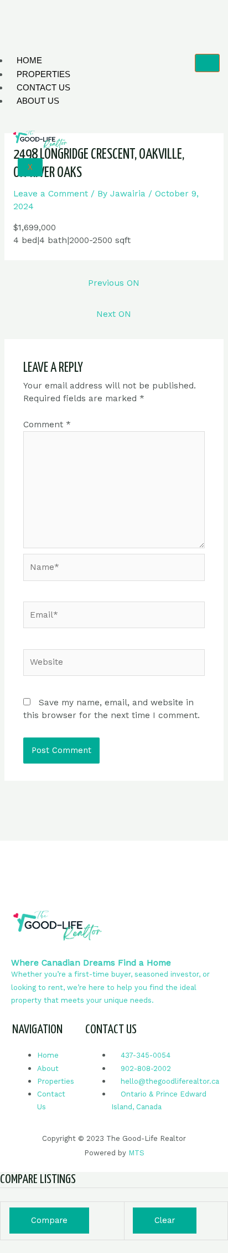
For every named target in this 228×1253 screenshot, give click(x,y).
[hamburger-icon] (207, 63)
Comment (47, 425)
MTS (136, 1153)
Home (29, 60)
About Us (38, 100)
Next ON (113, 314)
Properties (43, 74)
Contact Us (43, 87)
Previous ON (113, 283)
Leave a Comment (50, 194)
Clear (164, 1220)
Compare (49, 1220)
